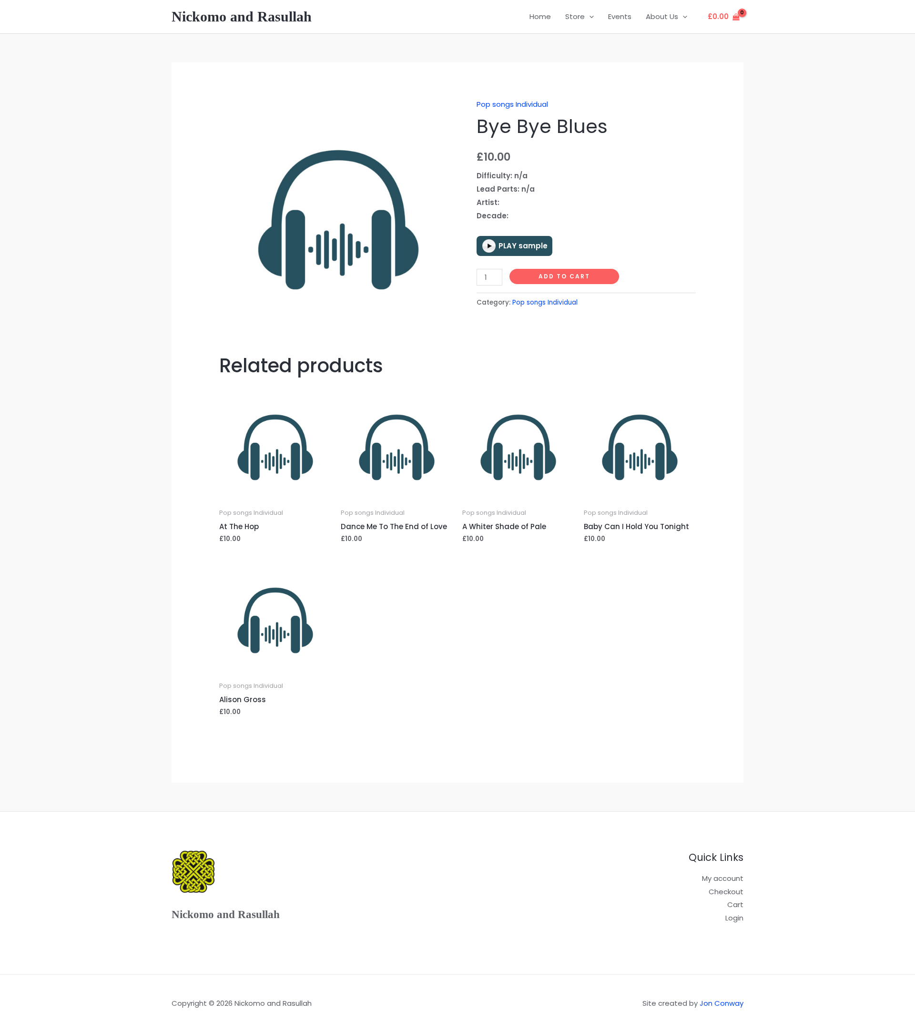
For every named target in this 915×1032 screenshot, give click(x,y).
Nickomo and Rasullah (242, 16)
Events (619, 16)
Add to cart (564, 276)
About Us (662, 16)
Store (575, 16)
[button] (589, 16)
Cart (735, 904)
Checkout (726, 892)
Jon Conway (721, 1003)
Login (734, 918)
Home (540, 16)
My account (722, 878)
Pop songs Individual (512, 104)
